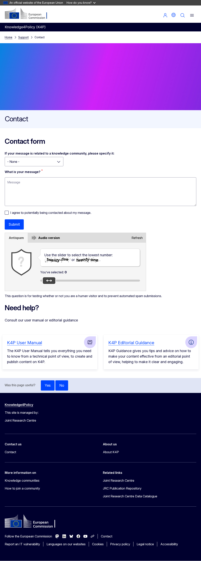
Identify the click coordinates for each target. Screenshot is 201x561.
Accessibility (169, 544)
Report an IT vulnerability (22, 544)
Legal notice (145, 544)
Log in (165, 15)
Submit (14, 224)
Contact (10, 452)
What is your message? (22, 172)
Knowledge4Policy (19, 405)
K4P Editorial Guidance (131, 342)
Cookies (98, 544)
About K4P (111, 452)
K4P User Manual (24, 342)
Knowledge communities (22, 480)
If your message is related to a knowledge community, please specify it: (59, 153)
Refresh (137, 238)
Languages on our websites (66, 544)
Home (8, 37)
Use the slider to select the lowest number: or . (78, 257)
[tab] (16, 238)
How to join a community (22, 488)
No (61, 385)
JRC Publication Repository (122, 488)
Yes (48, 385)
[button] (173, 15)
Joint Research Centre (118, 480)
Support (23, 37)
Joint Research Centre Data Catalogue (130, 496)
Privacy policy (120, 544)
